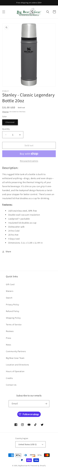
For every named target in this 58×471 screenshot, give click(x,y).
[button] (3, 12)
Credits (9, 378)
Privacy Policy (12, 304)
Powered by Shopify (38, 465)
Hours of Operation (15, 371)
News (8, 344)
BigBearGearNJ (24, 465)
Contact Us (11, 384)
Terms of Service (14, 324)
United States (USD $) (27, 444)
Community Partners (16, 351)
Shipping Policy (13, 318)
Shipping (5, 112)
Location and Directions (17, 364)
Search (9, 297)
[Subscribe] (46, 403)
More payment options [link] (29, 161)
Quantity (6, 129)
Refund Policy (12, 311)
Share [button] (8, 251)
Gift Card (10, 284)
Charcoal (12, 123)
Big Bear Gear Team (15, 358)
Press (8, 338)
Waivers (9, 291)
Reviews (10, 331)
